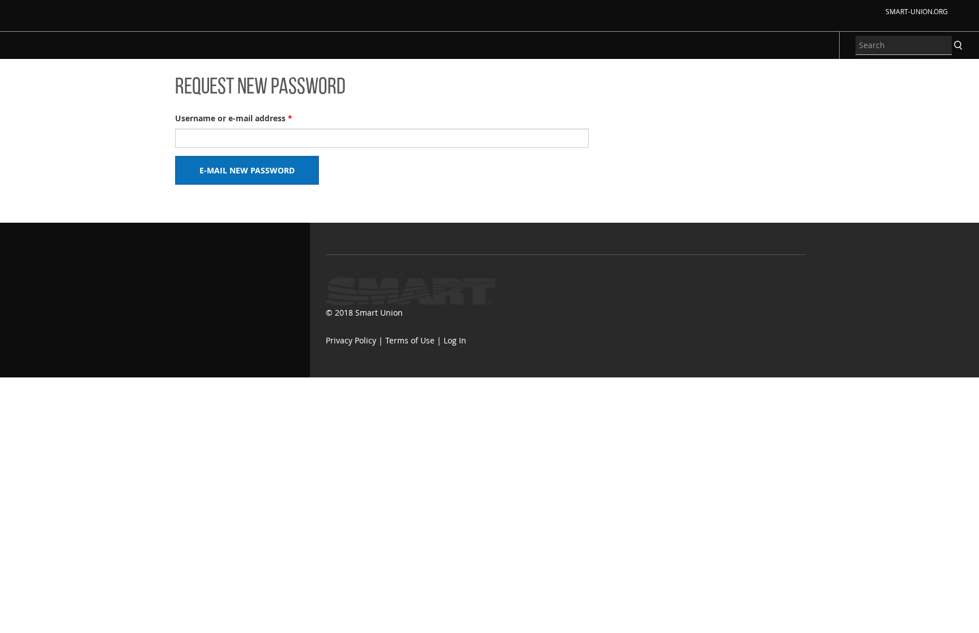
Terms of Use (410, 340)
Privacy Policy (351, 340)
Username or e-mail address (233, 118)
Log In (455, 340)
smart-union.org (917, 11)
